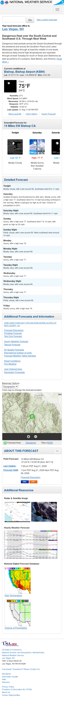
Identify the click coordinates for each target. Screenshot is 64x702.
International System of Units (18, 352)
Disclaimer (31, 442)
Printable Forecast (13, 333)
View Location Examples (47, 19)
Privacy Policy (8, 686)
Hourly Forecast (49, 113)
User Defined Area (13, 368)
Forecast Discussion (14, 330)
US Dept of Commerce (12, 649)
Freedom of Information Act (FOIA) (17, 689)
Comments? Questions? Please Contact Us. (21, 669)
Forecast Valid (10, 470)
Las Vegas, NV (13, 29)
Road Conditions (12, 360)
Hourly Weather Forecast (16, 341)
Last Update (9, 465)
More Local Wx (15, 113)
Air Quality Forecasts (14, 349)
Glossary (6, 682)
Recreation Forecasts (14, 372)
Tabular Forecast (12, 344)
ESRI (50, 442)
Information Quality (10, 676)
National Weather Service (13, 655)
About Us (6, 692)
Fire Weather (10, 363)
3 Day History (32, 113)
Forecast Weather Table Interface (20, 355)
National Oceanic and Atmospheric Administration (23, 652)
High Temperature (13, 595)
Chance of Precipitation (16, 627)
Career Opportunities (11, 694)
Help (4, 679)
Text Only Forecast (13, 336)
